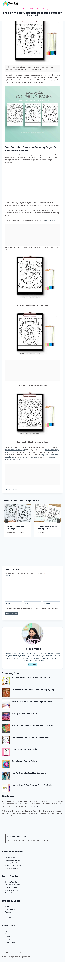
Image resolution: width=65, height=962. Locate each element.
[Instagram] (10, 952)
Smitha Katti (25, 19)
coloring (8, 489)
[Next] (58, 521)
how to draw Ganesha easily (29, 457)
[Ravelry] (21, 952)
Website (47, 603)
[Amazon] (14, 952)
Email (27, 603)
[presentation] (17, 513)
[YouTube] (3, 952)
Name (8, 603)
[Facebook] (7, 952)
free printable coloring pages (15, 450)
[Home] (17, 9)
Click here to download (37, 305)
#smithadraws (50, 220)
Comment (9, 576)
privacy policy (34, 806)
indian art (16, 489)
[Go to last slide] (6, 521)
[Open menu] (61, 3)
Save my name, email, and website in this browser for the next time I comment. (32, 608)
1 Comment (21, 532)
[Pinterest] (17, 952)
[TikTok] (24, 952)
